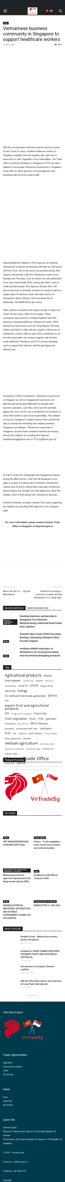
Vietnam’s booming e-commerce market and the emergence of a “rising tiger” (48, 594)
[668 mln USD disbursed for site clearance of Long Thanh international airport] (10, 984)
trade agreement (13, 738)
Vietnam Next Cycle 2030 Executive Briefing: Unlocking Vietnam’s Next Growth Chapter (40, 637)
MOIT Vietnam (39, 723)
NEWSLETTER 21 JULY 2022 (47, 905)
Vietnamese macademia (14, 749)
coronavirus (10, 686)
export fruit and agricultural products (27, 707)
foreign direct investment (21, 714)
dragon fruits (46, 686)
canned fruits (28, 681)
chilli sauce (49, 681)
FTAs (41, 718)
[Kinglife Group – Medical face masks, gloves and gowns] (10, 939)
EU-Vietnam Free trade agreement (25, 695)
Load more (31, 995)
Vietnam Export (10, 1127)
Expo (36, 871)
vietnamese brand (47, 744)
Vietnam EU (48, 748)
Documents (8, 1105)
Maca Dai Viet (23, 724)
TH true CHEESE (51, 734)
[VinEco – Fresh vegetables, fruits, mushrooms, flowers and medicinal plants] (48, 829)
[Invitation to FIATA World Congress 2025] (48, 863)
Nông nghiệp (40, 838)
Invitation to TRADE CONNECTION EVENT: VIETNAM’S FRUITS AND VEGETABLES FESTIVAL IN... (40, 954)
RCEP (8, 733)
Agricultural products (23, 675)
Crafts (5, 1070)
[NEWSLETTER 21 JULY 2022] (48, 893)
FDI (7, 713)
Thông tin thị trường (14, 760)
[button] (61, 11)
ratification (46, 728)
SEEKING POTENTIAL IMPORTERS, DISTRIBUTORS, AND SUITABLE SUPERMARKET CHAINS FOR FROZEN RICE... (17, 911)
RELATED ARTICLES (14, 608)
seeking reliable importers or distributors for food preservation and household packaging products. (40, 652)
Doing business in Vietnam (45, 901)
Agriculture (7, 1063)
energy (22, 690)
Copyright (7, 1180)
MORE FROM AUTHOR (37, 608)
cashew (39, 680)
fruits (32, 718)
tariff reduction (35, 733)
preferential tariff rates (27, 728)
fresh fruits (40, 713)
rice (14, 733)
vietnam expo (11, 753)
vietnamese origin (33, 749)
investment (10, 723)
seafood (22, 733)
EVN (6, 700)
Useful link (7, 1101)
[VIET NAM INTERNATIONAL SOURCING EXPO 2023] (17, 829)
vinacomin (10, 763)
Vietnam (27, 738)
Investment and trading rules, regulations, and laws (15, 870)
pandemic (9, 728)
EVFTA (52, 695)
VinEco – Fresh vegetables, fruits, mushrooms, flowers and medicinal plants (47, 844)
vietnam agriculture (21, 743)
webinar (21, 763)
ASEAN (48, 675)
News (6, 23)
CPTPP (34, 685)
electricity (10, 691)
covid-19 (23, 685)
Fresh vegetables (16, 718)
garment (51, 718)
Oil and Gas (8, 1074)
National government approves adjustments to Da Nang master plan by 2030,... (17, 878)
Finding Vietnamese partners (8, 622)
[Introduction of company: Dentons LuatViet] (10, 970)
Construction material (12, 1067)
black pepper (13, 680)
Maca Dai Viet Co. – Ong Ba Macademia (16, 593)
